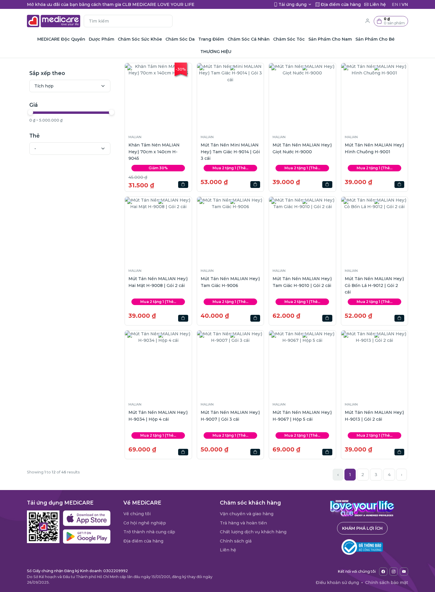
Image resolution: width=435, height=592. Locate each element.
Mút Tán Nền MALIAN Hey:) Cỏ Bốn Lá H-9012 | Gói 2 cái (374, 285)
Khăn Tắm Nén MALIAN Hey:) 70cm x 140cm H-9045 (154, 151)
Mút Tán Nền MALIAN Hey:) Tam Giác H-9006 (230, 282)
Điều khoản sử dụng (337, 582)
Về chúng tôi (137, 513)
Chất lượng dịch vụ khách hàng (253, 531)
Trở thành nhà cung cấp (149, 531)
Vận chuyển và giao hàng (246, 513)
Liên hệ (228, 550)
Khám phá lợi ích (362, 528)
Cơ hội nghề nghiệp (144, 523)
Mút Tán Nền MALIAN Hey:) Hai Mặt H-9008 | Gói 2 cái (158, 282)
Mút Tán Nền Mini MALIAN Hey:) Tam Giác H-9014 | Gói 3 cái (230, 151)
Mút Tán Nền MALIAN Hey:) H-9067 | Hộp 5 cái (302, 416)
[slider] (30, 112)
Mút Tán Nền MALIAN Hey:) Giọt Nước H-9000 (302, 148)
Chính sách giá (236, 541)
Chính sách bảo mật (386, 582)
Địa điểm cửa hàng (143, 541)
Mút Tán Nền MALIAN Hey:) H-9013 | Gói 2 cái (374, 416)
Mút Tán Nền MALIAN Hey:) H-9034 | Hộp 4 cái (158, 416)
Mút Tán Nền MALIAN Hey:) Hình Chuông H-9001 (374, 148)
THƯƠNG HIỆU (215, 51)
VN (405, 4)
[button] (391, 21)
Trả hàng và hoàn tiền (243, 523)
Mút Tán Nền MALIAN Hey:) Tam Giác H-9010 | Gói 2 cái (302, 282)
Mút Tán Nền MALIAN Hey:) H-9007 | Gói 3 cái (230, 416)
